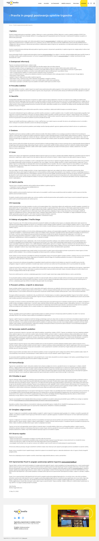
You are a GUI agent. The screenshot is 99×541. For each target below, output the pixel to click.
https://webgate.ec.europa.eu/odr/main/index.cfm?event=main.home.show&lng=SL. (36, 400)
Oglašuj (46, 3)
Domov (10, 25)
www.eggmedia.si (50, 41)
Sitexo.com (24, 538)
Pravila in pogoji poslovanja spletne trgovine (22, 25)
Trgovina (76, 3)
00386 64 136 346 (23, 528)
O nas (39, 3)
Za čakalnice (55, 3)
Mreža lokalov (66, 3)
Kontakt (83, 3)
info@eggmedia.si (25, 527)
